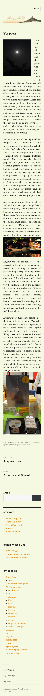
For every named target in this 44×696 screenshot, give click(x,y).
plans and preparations (16, 650)
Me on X (9, 528)
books (11, 580)
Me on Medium (13, 531)
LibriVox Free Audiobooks (18, 554)
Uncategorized (12, 653)
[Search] (36, 498)
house (8, 643)
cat (7, 633)
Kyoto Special (8, 445)
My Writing (8, 670)
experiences (11, 640)
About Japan (11, 577)
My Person (8, 681)
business (10, 630)
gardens (12, 607)
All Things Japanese (32, 442)
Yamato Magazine (14, 518)
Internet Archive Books (16, 558)
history (11, 610)
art (9, 593)
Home (6, 664)
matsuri (11, 617)
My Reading (9, 676)
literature (12, 613)
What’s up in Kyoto (15, 522)
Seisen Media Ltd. (14, 525)
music (11, 620)
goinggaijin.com (9, 689)
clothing (12, 597)
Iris (4, 442)
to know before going (18, 584)
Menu (36, 9)
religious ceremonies (22, 445)
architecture (13, 590)
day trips (10, 636)
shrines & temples (16, 626)
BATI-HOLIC (11, 551)
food (10, 603)
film (10, 600)
